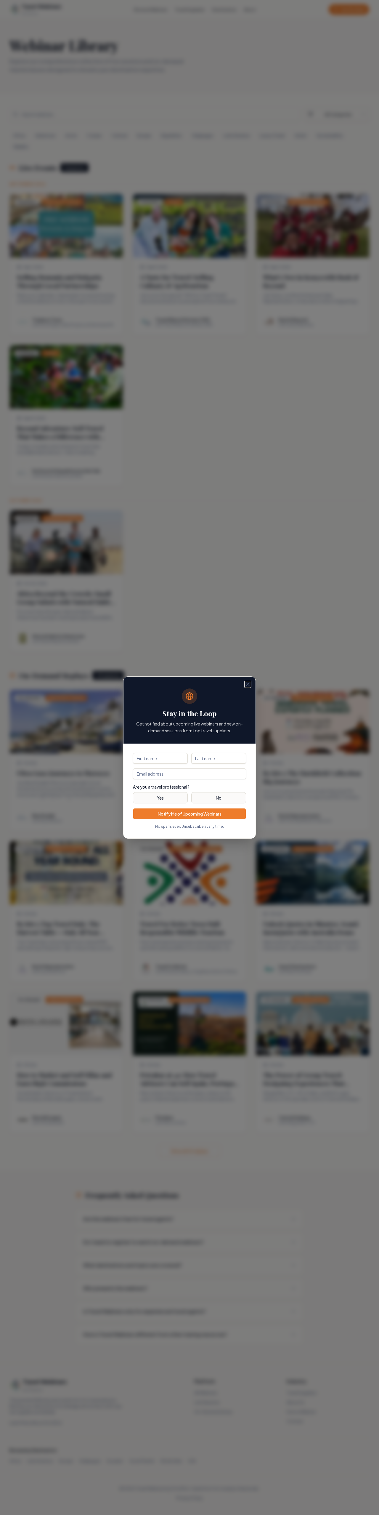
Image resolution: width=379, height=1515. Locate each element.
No (218, 797)
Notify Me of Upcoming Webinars (189, 813)
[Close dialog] (248, 684)
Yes (160, 797)
